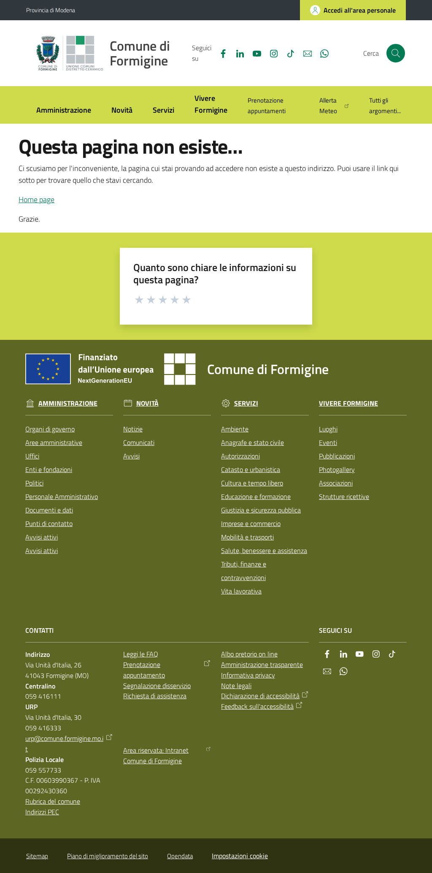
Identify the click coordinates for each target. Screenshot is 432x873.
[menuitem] (63, 111)
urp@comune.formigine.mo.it (64, 743)
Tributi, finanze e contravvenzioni (243, 571)
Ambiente (234, 429)
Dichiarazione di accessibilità (260, 696)
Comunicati (138, 442)
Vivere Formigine (348, 403)
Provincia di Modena (50, 9)
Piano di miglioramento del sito (107, 856)
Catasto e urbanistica (250, 469)
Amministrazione (67, 403)
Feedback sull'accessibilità (257, 706)
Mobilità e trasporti (247, 537)
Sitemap (37, 856)
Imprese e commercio (251, 523)
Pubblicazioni (337, 456)
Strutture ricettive (344, 496)
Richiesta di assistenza (154, 696)
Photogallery (337, 469)
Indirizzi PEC (42, 812)
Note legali (236, 686)
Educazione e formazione (256, 496)
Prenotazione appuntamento (144, 669)
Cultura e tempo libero (252, 483)
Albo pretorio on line (249, 654)
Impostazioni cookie (240, 856)
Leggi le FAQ (140, 654)
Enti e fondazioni (48, 469)
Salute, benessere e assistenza (264, 550)
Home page (36, 199)
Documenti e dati (49, 510)
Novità (147, 403)
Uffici (32, 456)
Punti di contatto (49, 523)
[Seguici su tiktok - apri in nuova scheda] (287, 53)
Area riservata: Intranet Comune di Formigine (156, 755)
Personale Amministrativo (61, 496)
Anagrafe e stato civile (252, 442)
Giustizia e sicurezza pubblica (261, 510)
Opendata (180, 856)
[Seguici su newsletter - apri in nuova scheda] (304, 53)
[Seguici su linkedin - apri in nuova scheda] (236, 53)
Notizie (133, 429)
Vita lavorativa (241, 591)
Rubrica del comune (52, 801)
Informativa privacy (248, 675)
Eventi (328, 442)
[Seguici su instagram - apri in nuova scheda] (270, 53)
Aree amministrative (53, 442)
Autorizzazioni (240, 456)
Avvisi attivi (41, 537)
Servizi (246, 403)
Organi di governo (50, 429)
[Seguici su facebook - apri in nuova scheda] (219, 53)
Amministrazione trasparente (262, 664)
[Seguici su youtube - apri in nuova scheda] (253, 53)
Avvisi (131, 456)
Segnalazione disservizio (157, 686)
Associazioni (336, 483)
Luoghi (328, 429)
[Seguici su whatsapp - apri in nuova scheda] (321, 53)
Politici (34, 483)
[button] (396, 53)
